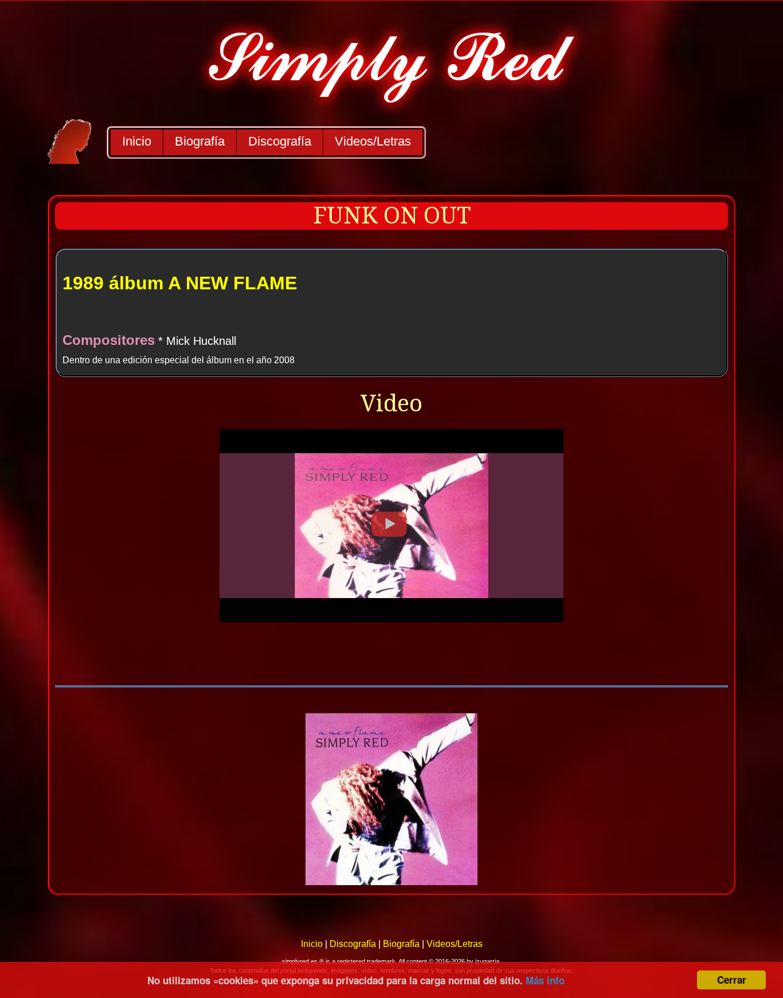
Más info (545, 980)
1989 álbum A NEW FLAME (179, 283)
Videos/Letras (373, 141)
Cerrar (731, 980)
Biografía (200, 141)
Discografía (279, 141)
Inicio (136, 141)
